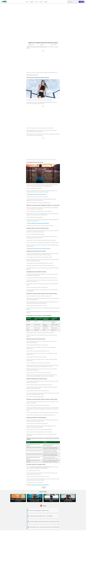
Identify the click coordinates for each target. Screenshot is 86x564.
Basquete (31, 1)
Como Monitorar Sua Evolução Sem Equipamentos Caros (36, 194)
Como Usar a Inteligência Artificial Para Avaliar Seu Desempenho (38, 223)
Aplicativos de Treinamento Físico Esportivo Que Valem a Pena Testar (38, 248)
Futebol (40, 1)
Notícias (45, 1)
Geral (36, 1)
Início (27, 1)
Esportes (44, 487)
